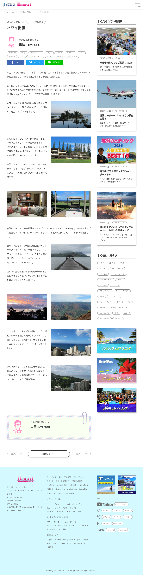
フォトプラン (78, 477)
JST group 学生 (110, 530)
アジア (64, 508)
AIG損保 (50, 539)
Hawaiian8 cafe (117, 523)
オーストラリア (78, 504)
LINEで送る (56, 62)
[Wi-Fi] (127, 485)
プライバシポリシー (54, 493)
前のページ (16, 454)
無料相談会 (83, 489)
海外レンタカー (52, 543)
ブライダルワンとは (54, 477)
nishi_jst (127, 510)
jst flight (105, 517)
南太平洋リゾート (53, 529)
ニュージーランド (53, 508)
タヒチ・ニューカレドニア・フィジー (61, 511)
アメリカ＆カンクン (54, 525)
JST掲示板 (50, 485)
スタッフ (50, 481)
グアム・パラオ (70, 525)
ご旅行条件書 (69, 493)
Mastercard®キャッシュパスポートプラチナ (71, 539)
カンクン (73, 508)
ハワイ (49, 504)
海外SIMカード (79, 543)
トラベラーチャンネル (120, 504)
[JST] (106, 485)
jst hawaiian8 (116, 517)
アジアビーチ (83, 525)
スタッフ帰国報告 (62, 481)
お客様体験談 (77, 481)
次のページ (81, 454)
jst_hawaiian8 (116, 510)
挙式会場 (67, 477)
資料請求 (50, 489)
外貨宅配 (50, 547)
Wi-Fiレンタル (66, 543)
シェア (17, 62)
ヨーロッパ (65, 504)
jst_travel (105, 510)
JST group (105, 523)
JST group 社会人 (122, 530)
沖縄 (79, 511)
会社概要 (72, 485)
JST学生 (127, 517)
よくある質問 (62, 485)
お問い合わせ (84, 485)
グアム (56, 504)
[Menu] (137, 3)
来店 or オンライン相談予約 (66, 489)
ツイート (36, 62)
